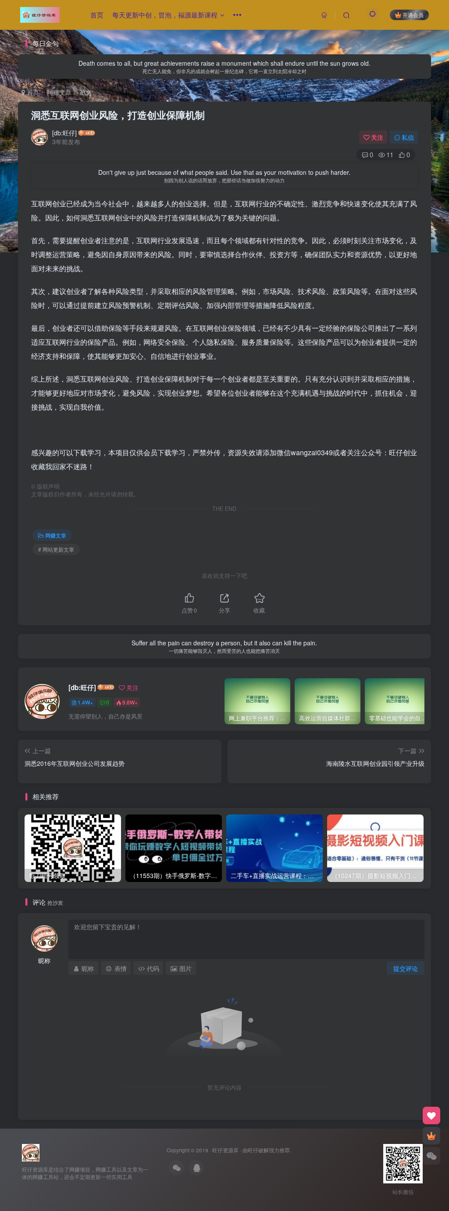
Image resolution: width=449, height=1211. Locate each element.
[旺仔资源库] (30, 1151)
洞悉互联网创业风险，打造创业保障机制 (118, 115)
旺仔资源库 (225, 1150)
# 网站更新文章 (56, 549)
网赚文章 (59, 92)
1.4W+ (85, 702)
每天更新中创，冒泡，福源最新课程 (164, 14)
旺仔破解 (258, 1150)
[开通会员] (431, 1135)
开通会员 (413, 14)
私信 (408, 137)
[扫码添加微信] (431, 1156)
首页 (96, 14)
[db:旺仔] (64, 132)
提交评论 (405, 968)
